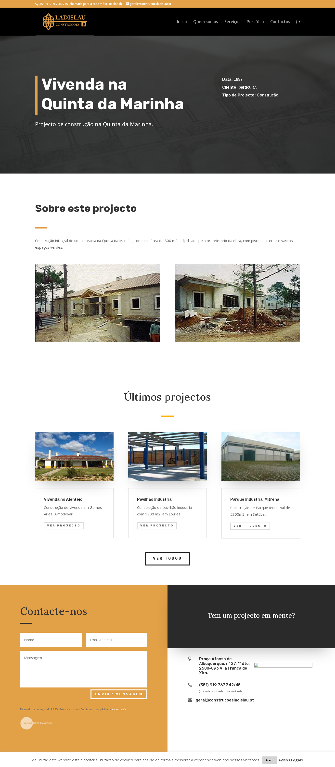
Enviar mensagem (119, 694)
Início (182, 22)
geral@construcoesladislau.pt (225, 700)
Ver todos (167, 558)
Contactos (280, 22)
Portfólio (255, 22)
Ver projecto (63, 525)
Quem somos (205, 22)
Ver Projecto (157, 525)
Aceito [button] (269, 760)
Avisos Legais (119, 709)
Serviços (232, 22)
